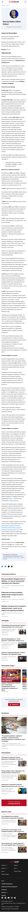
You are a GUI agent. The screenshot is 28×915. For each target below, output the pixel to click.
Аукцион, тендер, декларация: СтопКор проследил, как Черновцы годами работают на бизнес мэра (13, 654)
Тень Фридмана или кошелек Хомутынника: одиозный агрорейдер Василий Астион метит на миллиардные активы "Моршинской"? (13, 818)
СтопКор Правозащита (7, 884)
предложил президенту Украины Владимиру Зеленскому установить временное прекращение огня (11, 528)
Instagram (22, 557)
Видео (15, 865)
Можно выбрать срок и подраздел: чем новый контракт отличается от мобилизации (13, 772)
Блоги (15, 868)
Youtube (14, 557)
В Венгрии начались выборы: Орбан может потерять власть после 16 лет (12, 594)
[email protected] (14, 909)
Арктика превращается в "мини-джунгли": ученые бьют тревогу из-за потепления (12, 640)
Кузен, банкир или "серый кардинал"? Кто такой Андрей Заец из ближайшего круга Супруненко (13, 845)
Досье (8, 5)
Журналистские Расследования (9, 886)
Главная (3, 5)
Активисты (4, 889)
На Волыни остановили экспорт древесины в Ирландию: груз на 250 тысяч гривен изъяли (12, 759)
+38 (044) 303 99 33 (14, 804)
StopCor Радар (5, 874)
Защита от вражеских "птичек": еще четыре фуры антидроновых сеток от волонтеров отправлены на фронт (11, 686)
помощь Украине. (14, 500)
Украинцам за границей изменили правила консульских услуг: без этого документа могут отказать (12, 786)
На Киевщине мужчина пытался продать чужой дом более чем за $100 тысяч (13, 626)
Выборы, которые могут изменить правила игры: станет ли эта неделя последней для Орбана (13, 608)
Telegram (5, 557)
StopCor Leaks (6, 812)
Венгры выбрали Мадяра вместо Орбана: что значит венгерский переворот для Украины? (13, 581)
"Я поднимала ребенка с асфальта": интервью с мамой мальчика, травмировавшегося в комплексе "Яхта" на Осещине (13, 738)
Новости (3, 868)
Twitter (17, 557)
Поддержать (15, 704)
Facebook (10, 557)
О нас (2, 881)
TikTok (5, 559)
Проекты (3, 865)
